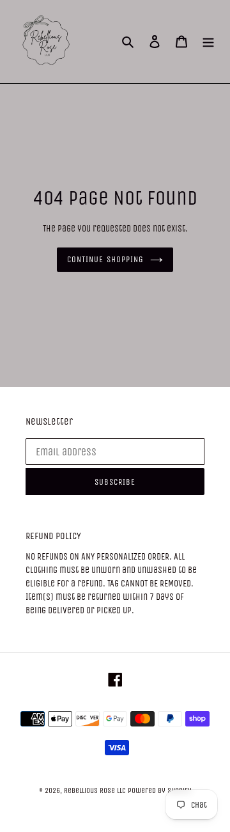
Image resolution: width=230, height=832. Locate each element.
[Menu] (208, 42)
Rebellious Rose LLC (95, 790)
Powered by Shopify (160, 790)
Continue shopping (105, 259)
